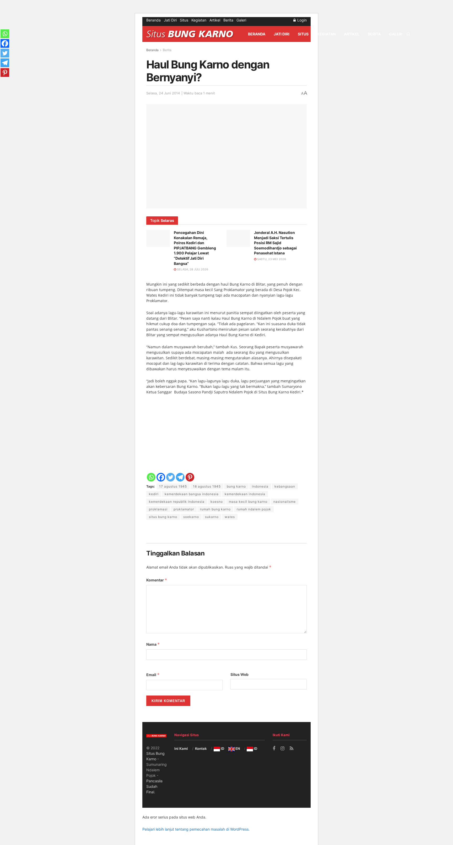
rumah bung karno (215, 509)
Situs (184, 20)
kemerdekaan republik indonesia (176, 502)
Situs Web (239, 674)
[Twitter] (170, 477)
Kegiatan (198, 20)
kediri (154, 494)
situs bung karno (163, 517)
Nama (153, 644)
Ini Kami (181, 748)
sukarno (212, 517)
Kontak (201, 748)
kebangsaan (284, 486)
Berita (228, 20)
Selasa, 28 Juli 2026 (192, 269)
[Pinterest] (190, 477)
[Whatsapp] (151, 477)
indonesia (260, 486)
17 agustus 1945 (173, 486)
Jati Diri (170, 20)
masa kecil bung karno (248, 502)
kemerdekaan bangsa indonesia (192, 494)
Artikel (214, 20)
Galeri (241, 20)
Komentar (156, 579)
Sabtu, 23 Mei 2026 (271, 259)
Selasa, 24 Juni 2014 (163, 93)
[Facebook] (161, 477)
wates (230, 517)
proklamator (184, 509)
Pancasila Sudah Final (154, 786)
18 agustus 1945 (207, 486)
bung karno (236, 486)
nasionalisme (284, 502)
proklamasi (158, 509)
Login (301, 20)
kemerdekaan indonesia (245, 494)
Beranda (153, 20)
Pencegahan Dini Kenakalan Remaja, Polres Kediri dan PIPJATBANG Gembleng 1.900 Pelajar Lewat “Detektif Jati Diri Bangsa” (195, 248)
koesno (217, 502)
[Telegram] (180, 477)
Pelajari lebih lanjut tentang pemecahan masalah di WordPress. (196, 829)
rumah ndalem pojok (254, 509)
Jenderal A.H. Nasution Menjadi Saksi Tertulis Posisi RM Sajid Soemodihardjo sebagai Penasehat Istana (275, 242)
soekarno (191, 517)
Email (153, 674)
